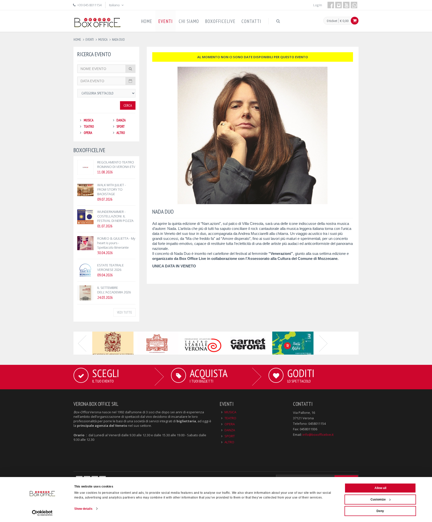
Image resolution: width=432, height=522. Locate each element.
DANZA (121, 120)
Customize (378, 499)
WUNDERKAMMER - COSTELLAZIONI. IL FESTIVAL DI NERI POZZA (115, 216)
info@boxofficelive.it (318, 434)
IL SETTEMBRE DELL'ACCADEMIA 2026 (114, 289)
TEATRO (89, 126)
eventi (90, 39)
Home (77, 39)
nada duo (118, 39)
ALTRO (120, 132)
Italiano (114, 5)
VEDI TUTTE (124, 312)
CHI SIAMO (189, 21)
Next (323, 343)
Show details (83, 509)
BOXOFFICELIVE (220, 21)
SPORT (120, 126)
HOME (146, 21)
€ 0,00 (344, 20)
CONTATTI (251, 21)
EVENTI (165, 21)
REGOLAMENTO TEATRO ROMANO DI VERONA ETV (116, 164)
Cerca (128, 105)
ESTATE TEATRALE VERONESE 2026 (110, 267)
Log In (317, 5)
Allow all (380, 488)
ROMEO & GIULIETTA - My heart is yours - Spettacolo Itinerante (116, 243)
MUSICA (89, 120)
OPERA (88, 132)
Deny (380, 511)
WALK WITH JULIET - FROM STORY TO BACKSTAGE (111, 189)
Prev (82, 343)
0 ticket (332, 21)
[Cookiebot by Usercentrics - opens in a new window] (42, 513)
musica (103, 39)
